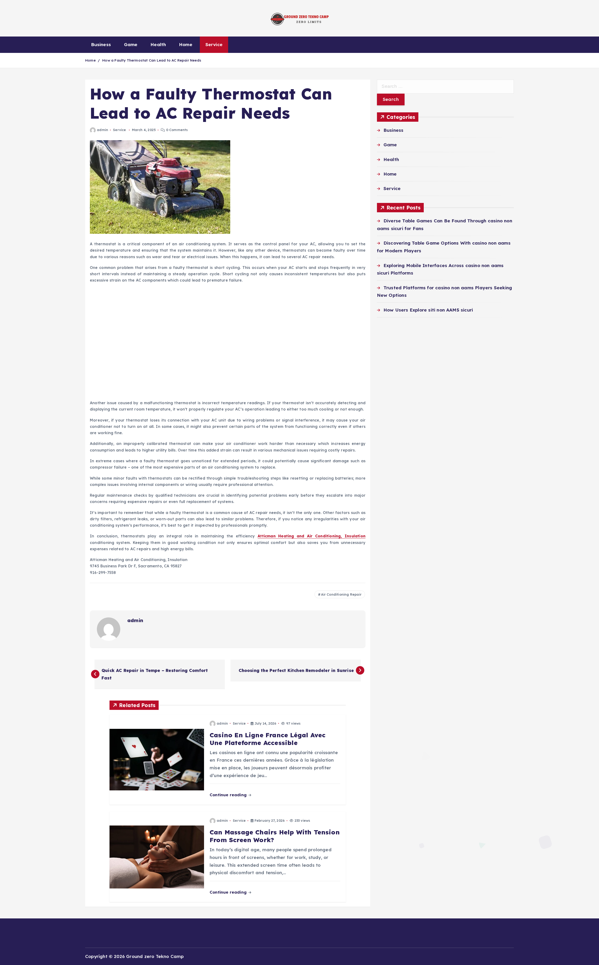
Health (158, 44)
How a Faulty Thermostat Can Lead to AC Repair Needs (151, 60)
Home (185, 44)
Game (131, 44)
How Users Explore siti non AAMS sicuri (428, 310)
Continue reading (229, 794)
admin (102, 130)
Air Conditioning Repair (341, 594)
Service (214, 44)
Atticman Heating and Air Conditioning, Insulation (311, 536)
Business (101, 44)
